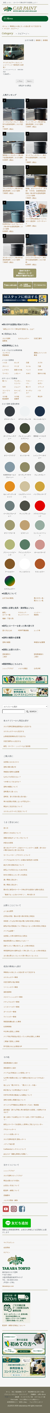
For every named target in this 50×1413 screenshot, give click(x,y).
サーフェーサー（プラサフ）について (17, 855)
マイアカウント (9, 1242)
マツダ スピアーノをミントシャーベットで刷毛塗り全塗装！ (13, 65)
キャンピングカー (19, 392)
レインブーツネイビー (39, 457)
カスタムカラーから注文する (14, 731)
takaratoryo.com (8, 1286)
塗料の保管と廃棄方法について (15, 1100)
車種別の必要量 (39, 642)
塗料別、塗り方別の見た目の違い (15, 797)
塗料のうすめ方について (12, 833)
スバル (28, 366)
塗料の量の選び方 (10, 767)
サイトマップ (23, 1394)
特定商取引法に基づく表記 (36, 1392)
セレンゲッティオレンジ (9, 495)
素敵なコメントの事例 (40, 354)
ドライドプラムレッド (39, 515)
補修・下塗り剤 (7, 618)
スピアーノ (15, 29)
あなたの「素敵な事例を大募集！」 (16, 1154)
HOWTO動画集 (23, 630)
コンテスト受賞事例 (6, 354)
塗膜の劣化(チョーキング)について (16, 838)
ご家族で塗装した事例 (11, 1041)
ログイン (7, 1252)
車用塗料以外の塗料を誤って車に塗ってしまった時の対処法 (25, 951)
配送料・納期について (11, 1190)
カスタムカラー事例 (11, 977)
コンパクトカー (6, 392)
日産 (27, 363)
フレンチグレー (39, 475)
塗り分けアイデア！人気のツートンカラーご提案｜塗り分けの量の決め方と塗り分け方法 (25, 849)
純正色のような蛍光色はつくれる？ (16, 1090)
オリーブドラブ (9, 455)
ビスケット (25, 533)
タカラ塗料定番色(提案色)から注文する (17, 726)
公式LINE (37, 668)
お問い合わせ (42, 1394)
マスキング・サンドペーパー (23, 614)
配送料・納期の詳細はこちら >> (13, 1325)
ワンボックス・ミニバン (19, 382)
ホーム (4, 26)
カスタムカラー (23, 338)
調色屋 (17, 1397)
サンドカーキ (24, 455)
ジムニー (17, 387)
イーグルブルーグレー (9, 515)
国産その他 (18, 370)
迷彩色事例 (7, 992)
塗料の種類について (11, 787)
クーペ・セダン (41, 382)
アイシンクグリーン (24, 553)
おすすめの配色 (7, 598)
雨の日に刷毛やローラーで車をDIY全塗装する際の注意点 (24, 890)
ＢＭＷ (40, 370)
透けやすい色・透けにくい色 (39, 599)
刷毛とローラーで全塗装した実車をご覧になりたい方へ (23, 1124)
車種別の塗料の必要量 (11, 772)
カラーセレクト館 (39, 1397)
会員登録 (7, 1247)
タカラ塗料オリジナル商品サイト (30, 1399)
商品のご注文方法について (13, 806)
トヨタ (4, 363)
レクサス (5, 370)
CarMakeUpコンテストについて (15, 1149)
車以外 (40, 396)
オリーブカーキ (9, 533)
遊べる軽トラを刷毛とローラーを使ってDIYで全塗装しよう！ (24, 1118)
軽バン (4, 381)
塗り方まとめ (7, 630)
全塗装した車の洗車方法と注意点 (15, 936)
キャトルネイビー (39, 419)
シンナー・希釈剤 (38, 614)
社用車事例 (7, 1027)
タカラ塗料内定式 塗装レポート (15, 1139)
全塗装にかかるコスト (11, 762)
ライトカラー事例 (10, 1017)
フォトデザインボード (36, 1402)
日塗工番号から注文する (12, 741)
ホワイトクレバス (24, 419)
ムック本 (37, 630)
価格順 (38, 40)
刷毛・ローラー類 (6, 614)
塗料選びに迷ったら (11, 792)
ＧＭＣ (28, 373)
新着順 (45, 40)
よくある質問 (8, 911)
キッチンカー (29, 392)
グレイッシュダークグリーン (24, 437)
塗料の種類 (6, 642)
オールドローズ (39, 552)
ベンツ (28, 370)
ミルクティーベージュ (24, 495)
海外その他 (42, 373)
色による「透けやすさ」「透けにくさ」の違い (20, 1085)
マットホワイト (24, 572)
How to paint (14, 1399)
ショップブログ (7, 668)
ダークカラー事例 (10, 1012)
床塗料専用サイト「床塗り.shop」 (17, 1402)
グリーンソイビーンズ (9, 553)
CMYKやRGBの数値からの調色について (18, 1095)
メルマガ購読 (23, 668)
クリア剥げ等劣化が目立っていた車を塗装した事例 (22, 1036)
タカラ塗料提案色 (6, 340)
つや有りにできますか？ (12, 782)
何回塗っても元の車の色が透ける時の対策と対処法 (22, 921)
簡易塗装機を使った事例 (12, 1022)
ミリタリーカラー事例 (11, 1007)
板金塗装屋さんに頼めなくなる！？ (16, 941)
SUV (4, 387)
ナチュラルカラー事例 (11, 1002)
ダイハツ (5, 366)
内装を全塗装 (8, 843)
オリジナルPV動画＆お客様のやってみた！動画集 (21, 1105)
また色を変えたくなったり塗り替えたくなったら (21, 956)
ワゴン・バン (29, 382)
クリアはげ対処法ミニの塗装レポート (17, 1073)
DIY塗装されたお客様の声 (13, 1046)
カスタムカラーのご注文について (15, 811)
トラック (41, 387)
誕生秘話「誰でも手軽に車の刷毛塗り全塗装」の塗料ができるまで (25, 1111)
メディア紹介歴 (9, 1144)
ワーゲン (5, 373)
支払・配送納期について (19, 1392)
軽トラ (28, 387)
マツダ (6, 29)
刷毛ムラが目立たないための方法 (15, 870)
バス (39, 390)
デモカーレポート (10, 1129)
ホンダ (16, 363)
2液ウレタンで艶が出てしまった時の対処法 (19, 946)
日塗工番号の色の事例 (11, 982)
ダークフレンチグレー (9, 437)
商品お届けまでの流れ (11, 1181)
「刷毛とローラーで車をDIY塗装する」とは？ (18, 329)
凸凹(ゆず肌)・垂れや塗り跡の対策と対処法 (19, 916)
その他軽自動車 (5, 398)
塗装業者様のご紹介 (38, 655)
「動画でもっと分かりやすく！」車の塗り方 (19, 895)
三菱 (39, 366)
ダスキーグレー (9, 419)
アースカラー (9, 572)
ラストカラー (40, 572)
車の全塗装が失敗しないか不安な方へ (17, 801)
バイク (28, 396)
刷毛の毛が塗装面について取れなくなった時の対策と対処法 (25, 926)
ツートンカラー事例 (11, 987)
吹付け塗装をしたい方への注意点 (15, 875)
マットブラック (24, 514)
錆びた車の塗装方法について (14, 865)
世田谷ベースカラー (39, 437)
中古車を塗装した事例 (11, 1031)
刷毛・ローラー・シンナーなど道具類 (17, 746)
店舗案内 (7, 1195)
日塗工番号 (38, 338)
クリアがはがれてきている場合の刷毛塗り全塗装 (21, 860)
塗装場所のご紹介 (6, 655)
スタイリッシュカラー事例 (13, 997)
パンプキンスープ (39, 494)
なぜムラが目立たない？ (12, 777)
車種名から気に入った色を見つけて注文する (25, 26)
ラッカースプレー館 (27, 1397)
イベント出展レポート (11, 1134)
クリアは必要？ (9, 931)
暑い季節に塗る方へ (11, 880)
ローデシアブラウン (24, 476)
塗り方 (6, 828)
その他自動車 (16, 398)
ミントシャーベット (39, 534)
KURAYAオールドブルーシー (9, 476)
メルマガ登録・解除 (11, 1200)
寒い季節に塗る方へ (11, 885)
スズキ (40, 363)
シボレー (17, 373)
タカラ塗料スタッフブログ (13, 1176)
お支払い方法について (11, 1185)
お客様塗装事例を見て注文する (15, 736)
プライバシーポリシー (11, 1394)
